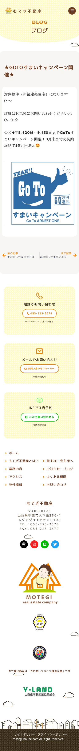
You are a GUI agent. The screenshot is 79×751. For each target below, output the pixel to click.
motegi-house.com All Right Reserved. (38, 739)
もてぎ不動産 (39, 503)
